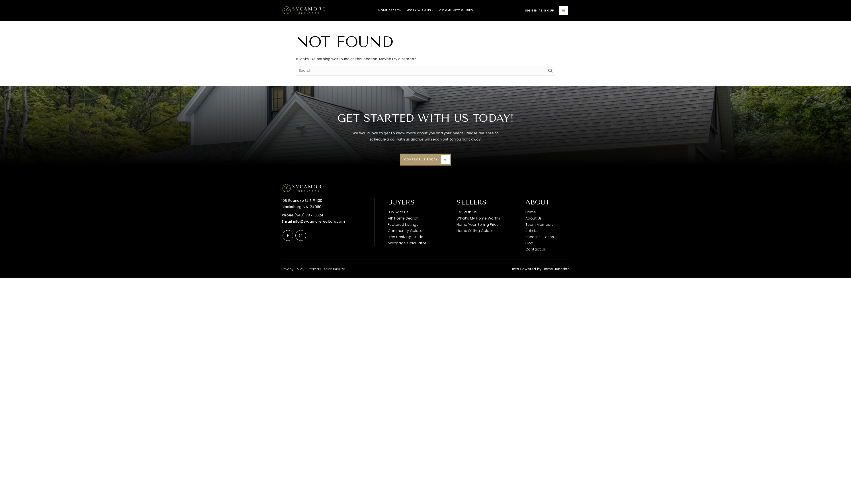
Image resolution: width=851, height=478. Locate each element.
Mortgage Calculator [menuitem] (407, 243)
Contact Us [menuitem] (535, 249)
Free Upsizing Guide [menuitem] (406, 236)
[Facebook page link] (288, 235)
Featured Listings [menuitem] (403, 224)
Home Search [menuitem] (390, 10)
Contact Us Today (421, 159)
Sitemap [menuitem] (313, 269)
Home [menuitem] (530, 212)
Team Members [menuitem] (539, 224)
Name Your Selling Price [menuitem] (478, 224)
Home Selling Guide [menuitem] (474, 230)
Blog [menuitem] (529, 243)
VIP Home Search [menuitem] (403, 218)
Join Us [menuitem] (532, 230)
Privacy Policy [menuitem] (292, 269)
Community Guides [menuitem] (456, 10)
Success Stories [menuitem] (539, 236)
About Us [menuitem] (533, 218)
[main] (425, 53)
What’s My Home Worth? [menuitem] (479, 218)
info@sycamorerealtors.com (319, 221)
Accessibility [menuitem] (334, 269)
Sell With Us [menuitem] (467, 212)
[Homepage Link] (303, 10)
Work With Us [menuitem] (419, 10)
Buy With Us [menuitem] (398, 212)
